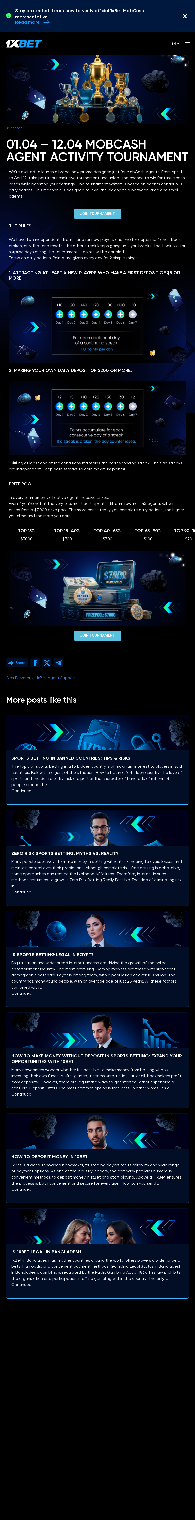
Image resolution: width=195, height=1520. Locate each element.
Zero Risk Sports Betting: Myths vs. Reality (65, 853)
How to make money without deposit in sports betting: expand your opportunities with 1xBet (96, 1059)
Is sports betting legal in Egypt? (52, 955)
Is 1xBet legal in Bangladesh (46, 1252)
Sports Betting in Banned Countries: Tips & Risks (71, 758)
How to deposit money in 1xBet (49, 1157)
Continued (21, 791)
